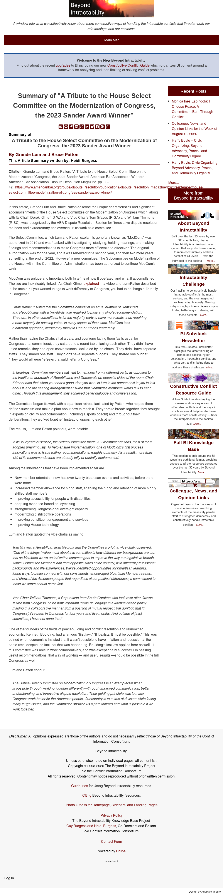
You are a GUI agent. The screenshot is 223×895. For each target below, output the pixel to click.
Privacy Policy (112, 815)
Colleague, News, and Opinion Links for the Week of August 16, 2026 (194, 128)
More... (173, 182)
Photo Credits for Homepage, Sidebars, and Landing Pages (111, 804)
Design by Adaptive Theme (205, 891)
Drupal (121, 850)
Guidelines (79, 785)
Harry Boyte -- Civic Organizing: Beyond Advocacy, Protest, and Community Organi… (189, 148)
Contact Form (111, 841)
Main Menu (111, 39)
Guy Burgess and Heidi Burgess (91, 825)
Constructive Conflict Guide (128, 65)
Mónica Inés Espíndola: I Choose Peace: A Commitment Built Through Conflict (192, 109)
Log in (9, 877)
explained (91, 283)
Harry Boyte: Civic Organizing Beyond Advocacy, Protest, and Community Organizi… (195, 167)
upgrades (63, 65)
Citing (86, 795)
